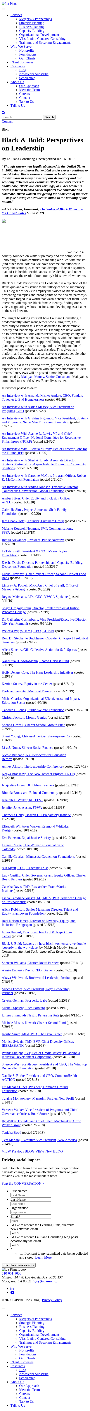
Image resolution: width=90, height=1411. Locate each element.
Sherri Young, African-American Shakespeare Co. (36, 736)
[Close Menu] (3, 1308)
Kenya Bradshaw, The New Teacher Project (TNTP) (38, 774)
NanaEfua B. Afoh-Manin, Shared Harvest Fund (35, 661)
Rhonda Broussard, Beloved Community (30, 793)
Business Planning (32, 27)
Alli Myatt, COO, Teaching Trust (25, 868)
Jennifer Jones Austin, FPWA (22, 807)
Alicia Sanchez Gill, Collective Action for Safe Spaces (39, 649)
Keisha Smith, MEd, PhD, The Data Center (32, 1034)
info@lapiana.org (45, 1281)
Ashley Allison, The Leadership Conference (32, 766)
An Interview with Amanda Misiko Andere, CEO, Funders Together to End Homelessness (42, 397)
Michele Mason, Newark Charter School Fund (34, 1023)
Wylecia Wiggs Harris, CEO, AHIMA (28, 631)
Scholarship (27, 78)
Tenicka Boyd (11, 1132)
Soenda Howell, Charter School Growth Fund (33, 725)
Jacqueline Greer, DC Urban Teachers (28, 785)
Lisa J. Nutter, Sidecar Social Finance (27, 747)
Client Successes (21, 62)
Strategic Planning (31, 23)
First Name (19, 1191)
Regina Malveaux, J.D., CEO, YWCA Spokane (35, 597)
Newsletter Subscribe (33, 74)
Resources (17, 66)
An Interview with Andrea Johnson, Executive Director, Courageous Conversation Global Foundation (40, 489)
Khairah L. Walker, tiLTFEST (22, 800)
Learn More (43, 1257)
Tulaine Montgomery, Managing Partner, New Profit (38, 1098)
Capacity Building (31, 31)
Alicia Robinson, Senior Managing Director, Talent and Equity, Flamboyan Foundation (40, 911)
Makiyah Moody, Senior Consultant (46, 377)
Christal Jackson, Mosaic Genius (24, 717)
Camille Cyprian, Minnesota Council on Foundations (38, 856)
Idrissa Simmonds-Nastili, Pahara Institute (30, 1015)
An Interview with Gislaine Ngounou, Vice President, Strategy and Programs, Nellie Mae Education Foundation (45, 420)
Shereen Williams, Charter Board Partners (30, 963)
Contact (24, 98)
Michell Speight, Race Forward (23, 1008)
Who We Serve (20, 46)
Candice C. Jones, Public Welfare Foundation (33, 710)
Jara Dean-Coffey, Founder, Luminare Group (33, 521)
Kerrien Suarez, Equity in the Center (27, 684)
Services (16, 15)
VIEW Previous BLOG (18, 1151)
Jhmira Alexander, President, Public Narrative (33, 540)
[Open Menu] (3, 8)
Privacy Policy (52, 1300)
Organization (19, 1208)
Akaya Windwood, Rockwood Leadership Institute (37, 978)
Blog (22, 70)
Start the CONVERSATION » (23, 1183)
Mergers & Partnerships (35, 19)
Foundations (27, 54)
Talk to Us (26, 101)
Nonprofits (26, 50)
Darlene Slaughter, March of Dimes (26, 691)
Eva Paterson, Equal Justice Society (26, 838)
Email (15, 1216)
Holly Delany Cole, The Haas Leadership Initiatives (37, 672)
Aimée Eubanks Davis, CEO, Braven (28, 970)
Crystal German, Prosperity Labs (24, 1000)
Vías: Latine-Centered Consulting (42, 38)
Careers (24, 94)
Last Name (18, 1199)
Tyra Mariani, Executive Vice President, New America (39, 1140)
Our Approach (29, 86)
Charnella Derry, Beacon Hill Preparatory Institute (36, 815)
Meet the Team (29, 90)
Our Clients (27, 58)
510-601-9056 (11, 1273)
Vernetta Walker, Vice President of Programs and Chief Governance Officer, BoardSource (39, 1112)
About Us (17, 82)
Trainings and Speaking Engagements (45, 42)
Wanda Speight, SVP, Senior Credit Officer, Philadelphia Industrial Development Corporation (41, 1055)
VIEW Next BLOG (49, 1151)
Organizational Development (39, 35)
